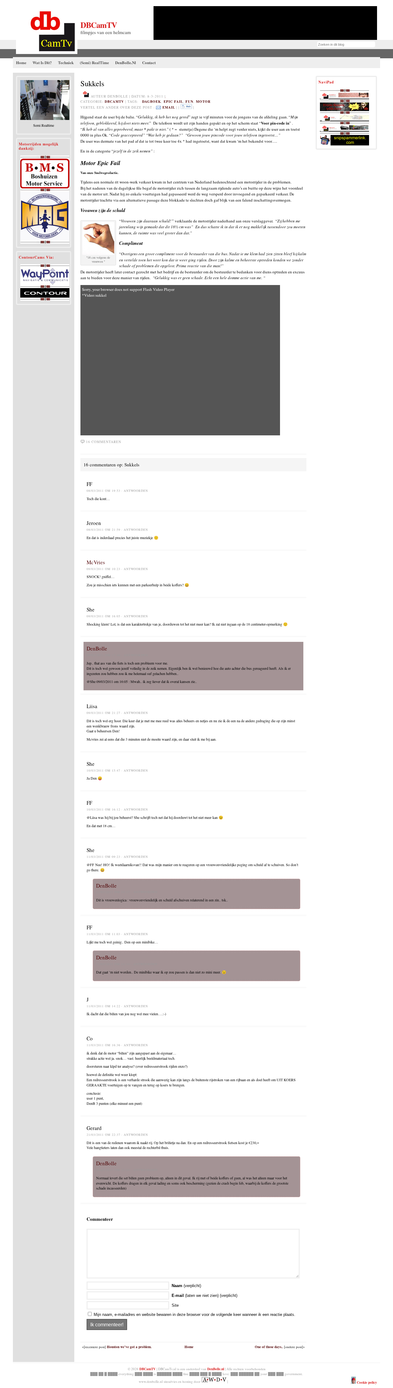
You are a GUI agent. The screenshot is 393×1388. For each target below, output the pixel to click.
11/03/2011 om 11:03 (103, 934)
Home (189, 1346)
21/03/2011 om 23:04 (113, 1170)
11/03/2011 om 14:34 (113, 964)
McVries (96, 562)
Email (168, 107)
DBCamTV (98, 25)
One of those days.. (269, 1346)
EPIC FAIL (173, 101)
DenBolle (97, 648)
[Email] (158, 107)
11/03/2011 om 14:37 (113, 892)
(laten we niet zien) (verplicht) (204, 1295)
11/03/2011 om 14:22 (103, 1006)
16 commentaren (103, 441)
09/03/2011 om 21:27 (103, 713)
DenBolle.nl (215, 1369)
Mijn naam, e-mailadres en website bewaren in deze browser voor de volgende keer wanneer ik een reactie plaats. (194, 1314)
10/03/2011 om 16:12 (103, 809)
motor (203, 101)
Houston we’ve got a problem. (129, 1346)
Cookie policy (366, 1382)
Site (175, 1305)
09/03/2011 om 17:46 (103, 655)
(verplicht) (186, 1285)
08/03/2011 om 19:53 (103, 490)
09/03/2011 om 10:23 (103, 569)
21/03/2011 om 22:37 (103, 1134)
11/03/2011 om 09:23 (103, 856)
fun (189, 101)
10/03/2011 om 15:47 (103, 770)
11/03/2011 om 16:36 (103, 1045)
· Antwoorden (134, 490)
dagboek (151, 101)
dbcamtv (114, 101)
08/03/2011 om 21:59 (103, 529)
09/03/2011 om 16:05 (103, 616)
